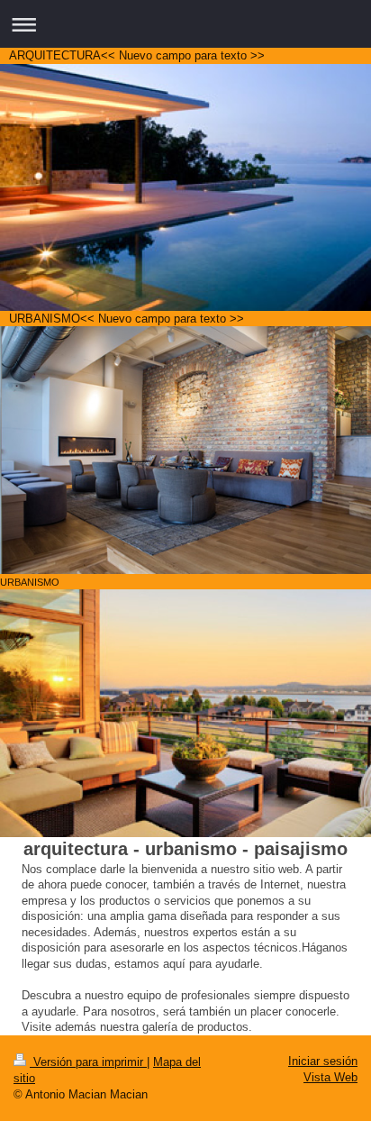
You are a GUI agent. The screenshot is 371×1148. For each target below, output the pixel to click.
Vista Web (330, 1077)
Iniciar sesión (322, 1061)
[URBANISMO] (185, 449)
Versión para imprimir (88, 1062)
